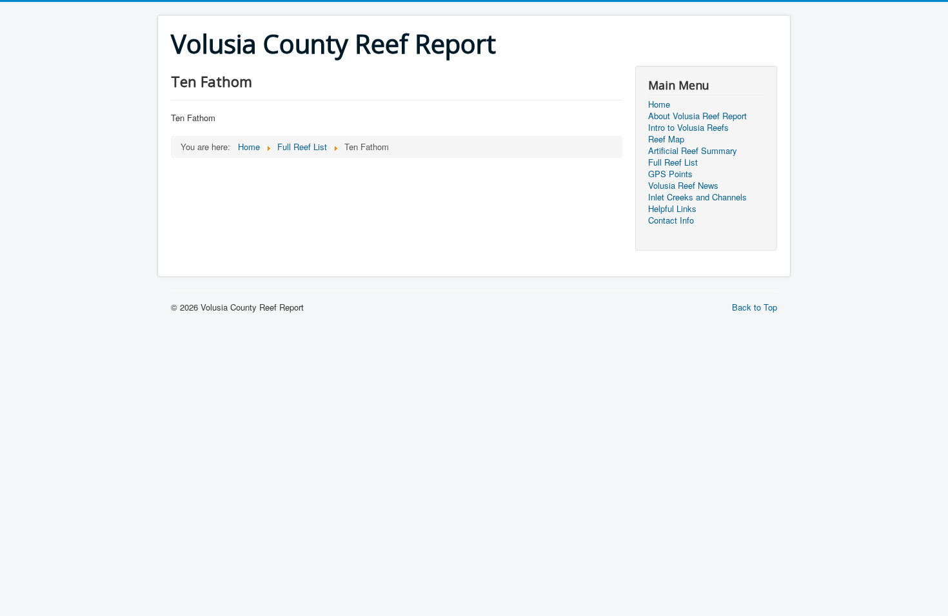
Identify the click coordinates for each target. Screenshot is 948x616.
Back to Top (754, 307)
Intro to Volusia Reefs (688, 127)
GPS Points (670, 174)
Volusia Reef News (683, 185)
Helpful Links (672, 209)
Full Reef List (673, 162)
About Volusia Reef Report (697, 116)
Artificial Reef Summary (692, 151)
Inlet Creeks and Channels (697, 197)
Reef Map (666, 139)
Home (659, 104)
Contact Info (671, 220)
